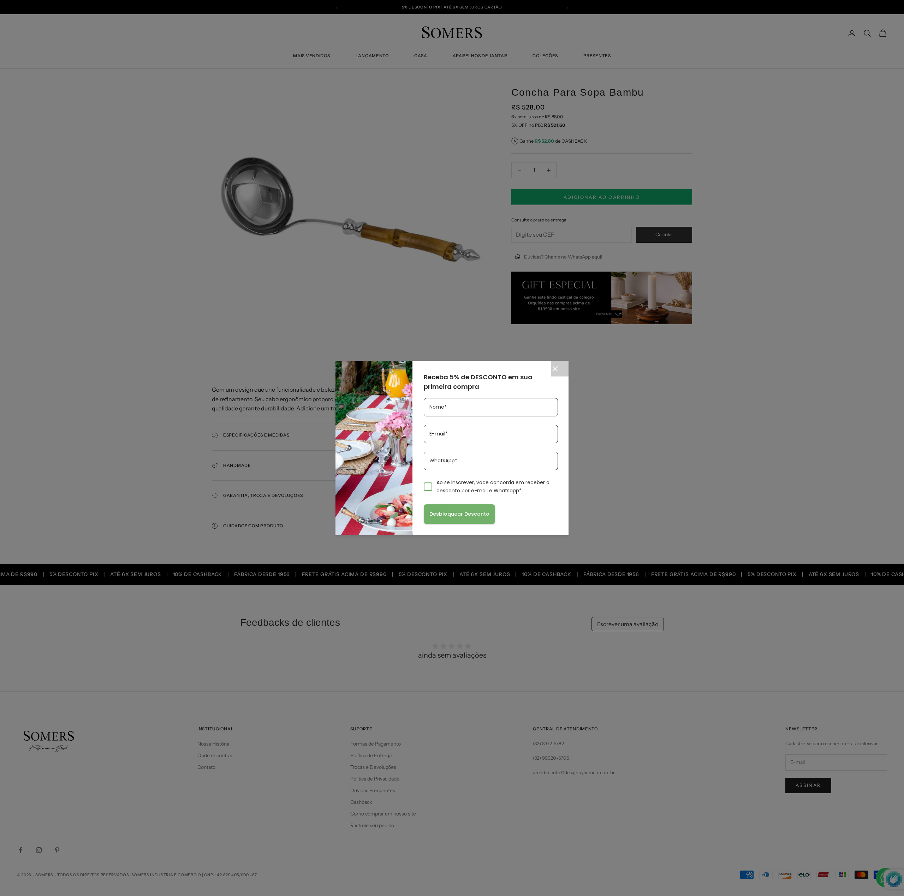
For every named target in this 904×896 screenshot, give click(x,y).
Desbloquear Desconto (459, 513)
